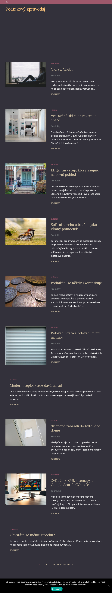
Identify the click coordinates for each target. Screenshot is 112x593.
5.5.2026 (54, 164)
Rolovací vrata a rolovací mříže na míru (76, 335)
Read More (55, 94)
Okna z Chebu (62, 69)
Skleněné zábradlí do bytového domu (75, 428)
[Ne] (108, 585)
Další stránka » (65, 564)
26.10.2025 (55, 475)
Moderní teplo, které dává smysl (36, 385)
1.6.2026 (54, 110)
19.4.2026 (54, 277)
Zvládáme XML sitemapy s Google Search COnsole (72, 482)
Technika (56, 491)
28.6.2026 (55, 63)
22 (53, 564)
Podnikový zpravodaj (25, 9)
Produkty (56, 75)
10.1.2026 (13, 380)
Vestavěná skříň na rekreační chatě (74, 117)
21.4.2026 (54, 219)
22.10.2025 (14, 529)
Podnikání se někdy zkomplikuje (76, 283)
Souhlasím (56, 589)
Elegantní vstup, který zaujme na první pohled (75, 172)
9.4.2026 (54, 327)
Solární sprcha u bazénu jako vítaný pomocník (74, 226)
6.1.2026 (54, 420)
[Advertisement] (56, 34)
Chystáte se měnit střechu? (32, 535)
